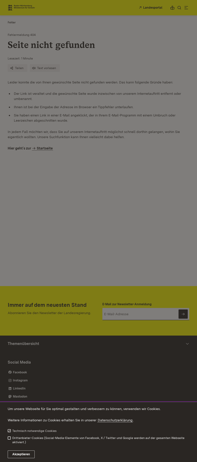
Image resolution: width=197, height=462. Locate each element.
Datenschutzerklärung (115, 420)
